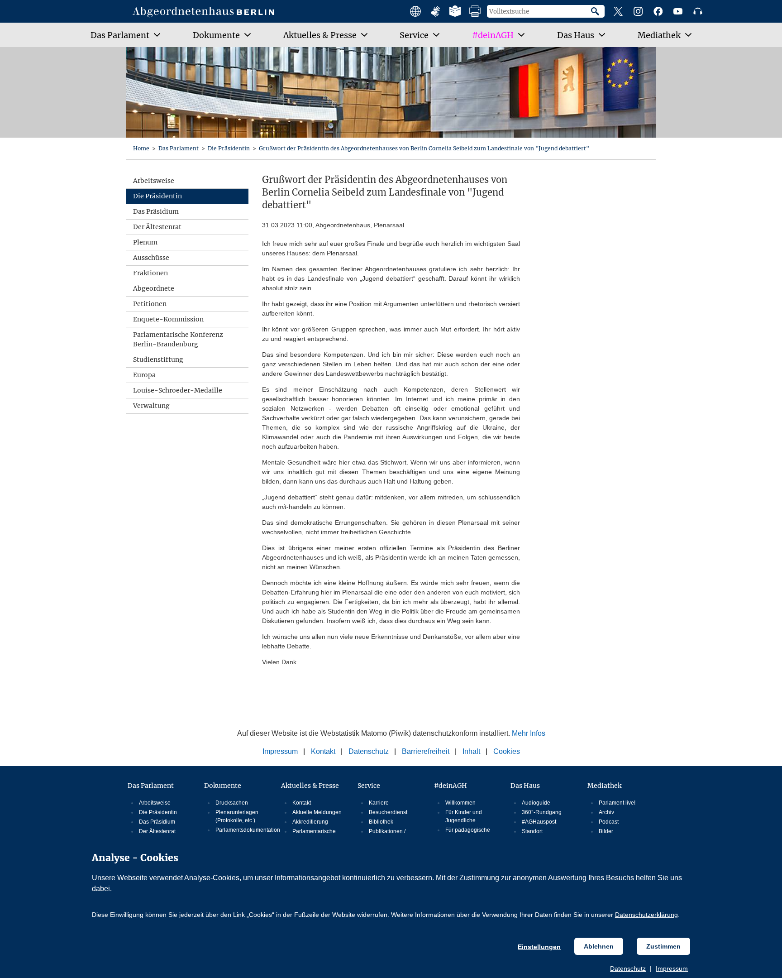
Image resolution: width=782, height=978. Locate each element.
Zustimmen (663, 946)
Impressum (672, 968)
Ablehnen (599, 946)
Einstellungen (539, 946)
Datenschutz (628, 968)
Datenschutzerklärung (646, 914)
